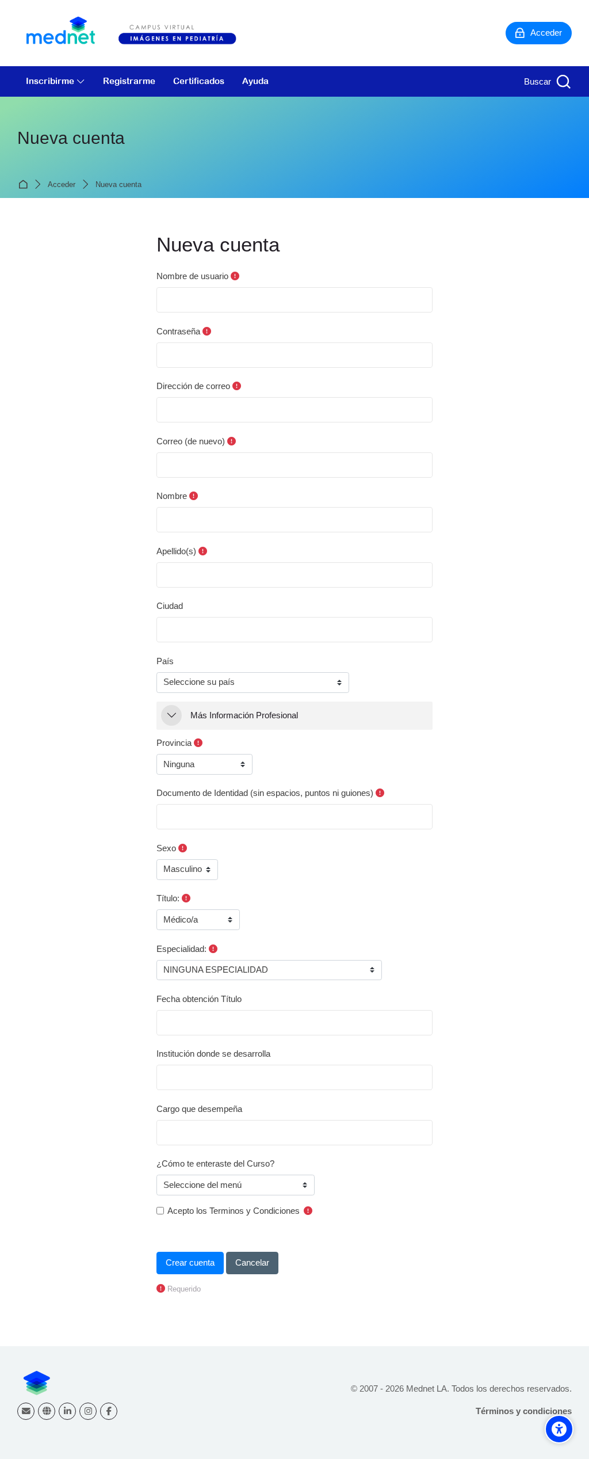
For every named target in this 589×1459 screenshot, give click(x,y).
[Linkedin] (67, 1411)
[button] (171, 715)
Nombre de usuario (192, 276)
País (165, 661)
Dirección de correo (193, 386)
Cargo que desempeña (199, 1109)
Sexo (166, 848)
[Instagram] (88, 1411)
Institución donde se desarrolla (213, 1053)
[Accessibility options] (559, 1429)
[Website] (46, 1411)
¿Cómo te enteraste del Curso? (215, 1163)
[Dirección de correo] (26, 1411)
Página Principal (25, 184)
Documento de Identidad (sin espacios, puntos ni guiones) (264, 793)
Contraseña (178, 331)
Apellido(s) (176, 551)
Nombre (171, 496)
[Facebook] (108, 1411)
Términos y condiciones (524, 1411)
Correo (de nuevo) (190, 441)
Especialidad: (181, 949)
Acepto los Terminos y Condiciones (233, 1211)
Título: (167, 898)
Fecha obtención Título (199, 999)
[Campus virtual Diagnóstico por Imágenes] (143, 33)
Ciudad (169, 606)
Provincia (174, 743)
